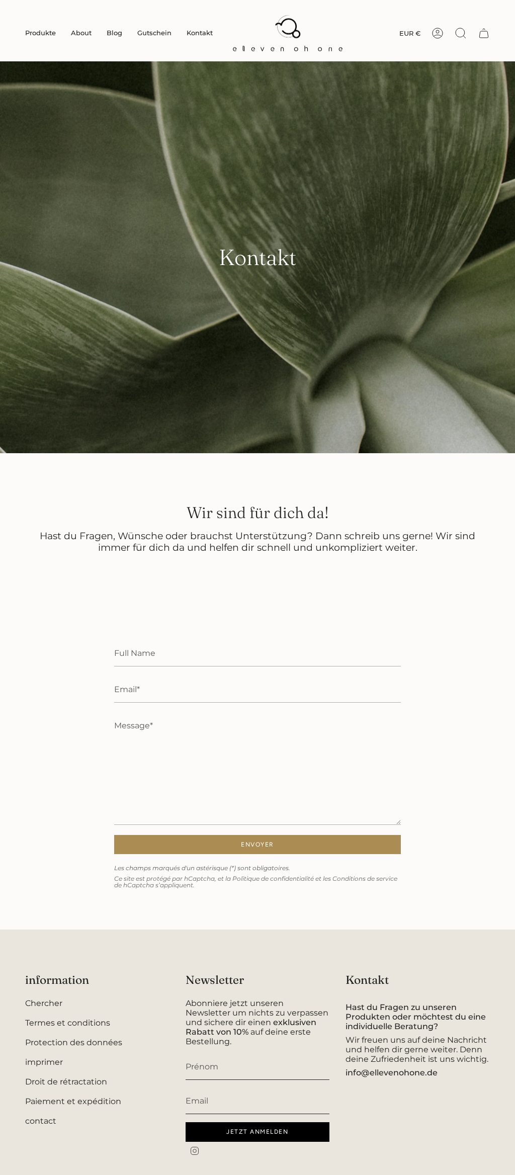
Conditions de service (364, 878)
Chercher (43, 1003)
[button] (40, 33)
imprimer (44, 1062)
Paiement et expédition (73, 1101)
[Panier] (483, 33)
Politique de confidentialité (273, 878)
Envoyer (257, 844)
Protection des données (73, 1042)
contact (40, 1121)
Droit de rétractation (66, 1081)
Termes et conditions (67, 1023)
